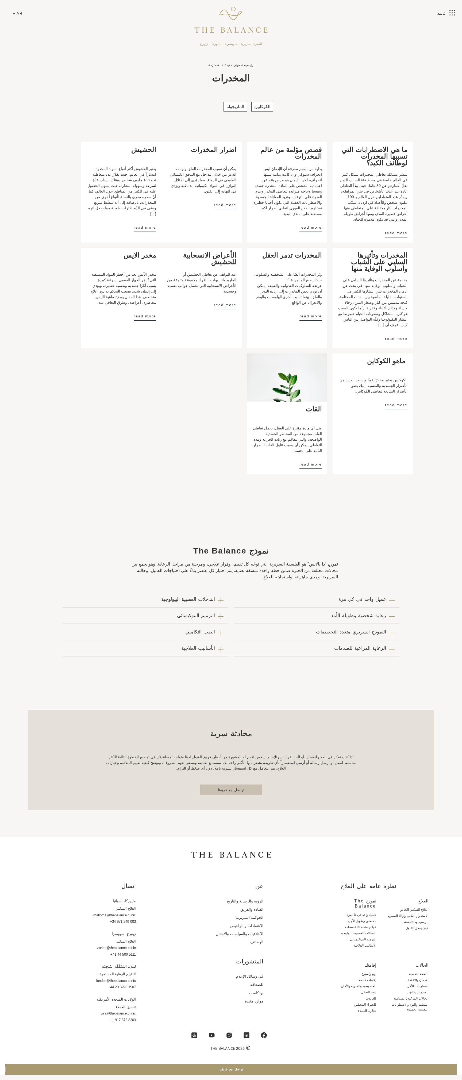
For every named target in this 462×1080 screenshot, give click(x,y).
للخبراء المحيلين (365, 1004)
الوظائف (256, 942)
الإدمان (215, 65)
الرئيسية (249, 65)
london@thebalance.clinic (116, 981)
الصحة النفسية (418, 974)
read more (396, 233)
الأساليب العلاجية (365, 945)
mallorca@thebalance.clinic (114, 915)
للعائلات (371, 998)
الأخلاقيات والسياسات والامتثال (239, 934)
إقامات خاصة (367, 980)
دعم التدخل (368, 992)
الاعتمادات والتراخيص (246, 926)
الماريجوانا (235, 106)
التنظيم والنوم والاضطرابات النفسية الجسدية (410, 1007)
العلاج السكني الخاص (414, 910)
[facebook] (264, 1035)
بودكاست (256, 993)
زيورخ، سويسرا (124, 934)
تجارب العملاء (367, 1011)
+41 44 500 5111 (123, 954)
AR (19, 13)
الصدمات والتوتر (417, 992)
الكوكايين (262, 106)
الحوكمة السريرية (249, 917)
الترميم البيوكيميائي (363, 939)
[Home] (230, 17)
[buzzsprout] (194, 1035)
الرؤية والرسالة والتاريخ (245, 901)
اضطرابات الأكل (417, 986)
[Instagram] (229, 1035)
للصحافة (256, 984)
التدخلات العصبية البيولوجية (358, 933)
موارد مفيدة (232, 65)
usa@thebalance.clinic (118, 1013)
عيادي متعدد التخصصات (360, 927)
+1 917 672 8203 (123, 1020)
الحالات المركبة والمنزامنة (411, 998)
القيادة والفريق (251, 909)
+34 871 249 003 (123, 922)
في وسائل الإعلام (249, 976)
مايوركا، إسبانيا (124, 901)
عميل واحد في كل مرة (361, 915)
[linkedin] (246, 1035)
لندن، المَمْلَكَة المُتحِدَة (119, 966)
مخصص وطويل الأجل (362, 921)
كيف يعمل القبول (417, 928)
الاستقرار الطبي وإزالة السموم (408, 916)
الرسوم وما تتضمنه (415, 922)
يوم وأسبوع (368, 974)
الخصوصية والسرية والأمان (358, 986)
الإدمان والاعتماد (417, 980)
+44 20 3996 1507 (122, 987)
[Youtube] (211, 1035)
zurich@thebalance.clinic (116, 948)
